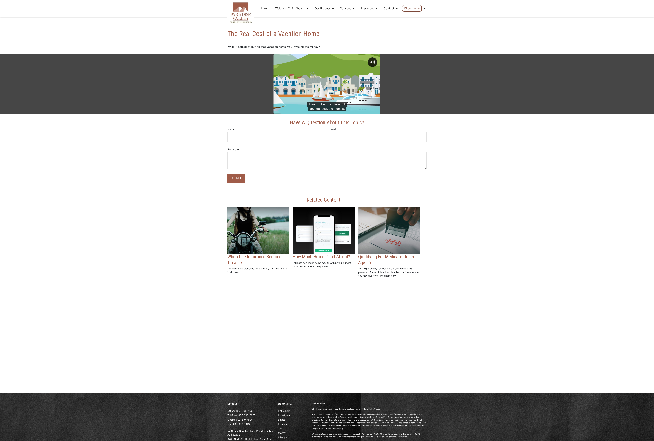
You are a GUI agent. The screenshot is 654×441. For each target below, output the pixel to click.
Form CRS (321, 403)
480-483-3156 (244, 410)
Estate (281, 419)
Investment (284, 415)
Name (231, 129)
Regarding (233, 149)
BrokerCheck (374, 409)
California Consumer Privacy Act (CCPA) (402, 434)
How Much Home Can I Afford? (321, 256)
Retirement (284, 410)
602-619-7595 (244, 419)
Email (332, 129)
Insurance (283, 424)
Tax (280, 428)
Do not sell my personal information (391, 437)
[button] (263, 8)
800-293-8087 (246, 415)
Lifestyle (282, 437)
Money (282, 432)
